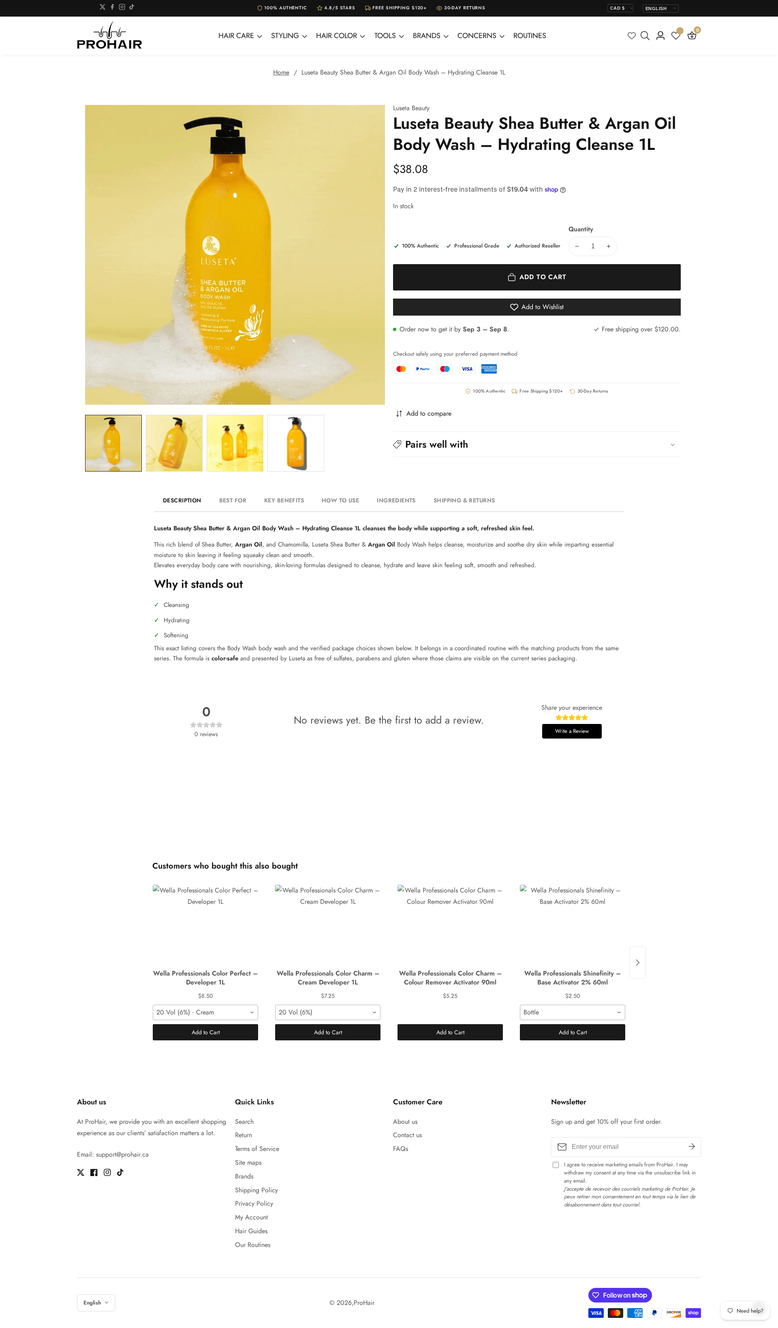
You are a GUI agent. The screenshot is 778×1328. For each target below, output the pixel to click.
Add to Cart (206, 1032)
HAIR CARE (236, 35)
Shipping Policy (256, 1190)
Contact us (407, 1135)
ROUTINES (529, 35)
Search (244, 1121)
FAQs (400, 1148)
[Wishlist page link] (632, 36)
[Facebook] (112, 8)
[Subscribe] (691, 1147)
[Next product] (638, 962)
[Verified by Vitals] (90, 1320)
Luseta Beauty (411, 108)
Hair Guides (251, 1231)
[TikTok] (131, 8)
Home (281, 72)
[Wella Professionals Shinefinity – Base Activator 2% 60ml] (572, 925)
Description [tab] (182, 500)
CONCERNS (476, 35)
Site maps (248, 1162)
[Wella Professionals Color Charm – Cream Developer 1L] (327, 925)
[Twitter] (102, 8)
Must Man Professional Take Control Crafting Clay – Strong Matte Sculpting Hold (110, 1309)
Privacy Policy (254, 1203)
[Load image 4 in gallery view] (295, 443)
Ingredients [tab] (396, 500)
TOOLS (385, 35)
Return (243, 1135)
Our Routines (252, 1244)
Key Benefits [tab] (284, 500)
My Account (251, 1217)
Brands (244, 1176)
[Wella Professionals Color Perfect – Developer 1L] (205, 925)
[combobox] (205, 1012)
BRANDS (426, 35)
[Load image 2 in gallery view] (174, 443)
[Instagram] (122, 8)
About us (405, 1121)
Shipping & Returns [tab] (464, 500)
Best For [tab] (232, 500)
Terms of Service (257, 1148)
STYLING (285, 35)
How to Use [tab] (340, 500)
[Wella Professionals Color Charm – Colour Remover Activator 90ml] (450, 925)
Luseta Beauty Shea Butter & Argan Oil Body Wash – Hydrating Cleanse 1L (403, 72)
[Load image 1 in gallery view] (113, 443)
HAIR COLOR (336, 35)
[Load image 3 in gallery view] (235, 443)
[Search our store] (647, 35)
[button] (537, 444)
